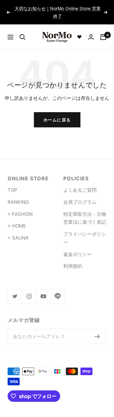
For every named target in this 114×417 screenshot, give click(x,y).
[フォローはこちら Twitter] (15, 296)
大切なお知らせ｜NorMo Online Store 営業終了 (58, 12)
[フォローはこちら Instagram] (29, 296)
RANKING (18, 202)
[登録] (97, 336)
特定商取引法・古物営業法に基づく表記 (84, 218)
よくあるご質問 (80, 190)
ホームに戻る (57, 119)
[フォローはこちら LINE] (57, 296)
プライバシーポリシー (84, 238)
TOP (12, 190)
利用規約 (72, 266)
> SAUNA (18, 238)
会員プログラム (80, 202)
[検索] (22, 37)
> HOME (17, 226)
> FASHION (20, 214)
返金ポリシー (77, 254)
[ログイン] (91, 37)
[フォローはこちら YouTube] (43, 296)
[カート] (103, 37)
